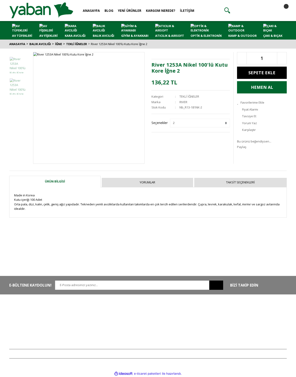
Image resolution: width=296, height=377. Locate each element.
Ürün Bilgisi (55, 181)
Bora (240, 330)
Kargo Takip (131, 337)
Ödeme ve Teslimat (136, 324)
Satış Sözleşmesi (134, 310)
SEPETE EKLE (261, 72)
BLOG (109, 10)
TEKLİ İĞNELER (189, 96)
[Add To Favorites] (262, 102)
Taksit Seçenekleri (240, 182)
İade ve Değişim (134, 330)
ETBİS (70, 330)
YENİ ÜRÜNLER (129, 10)
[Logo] (41, 10)
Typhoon (243, 337)
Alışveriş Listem (190, 324)
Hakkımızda (74, 310)
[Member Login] (254, 10)
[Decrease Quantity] (242, 58)
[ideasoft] (123, 373)
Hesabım (186, 310)
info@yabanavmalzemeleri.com (31, 330)
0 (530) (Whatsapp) (33, 324)
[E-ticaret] (147, 373)
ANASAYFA (91, 10)
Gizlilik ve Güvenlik (136, 317)
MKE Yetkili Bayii (248, 310)
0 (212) (24, 310)
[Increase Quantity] (282, 58)
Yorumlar (147, 182)
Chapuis (242, 344)
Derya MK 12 (245, 324)
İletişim (71, 317)
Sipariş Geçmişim (192, 317)
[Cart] (282, 10)
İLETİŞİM (187, 10)
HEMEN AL (262, 87)
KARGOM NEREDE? (160, 10)
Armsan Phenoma (249, 317)
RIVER (183, 102)
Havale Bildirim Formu (81, 324)
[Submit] (216, 285)
